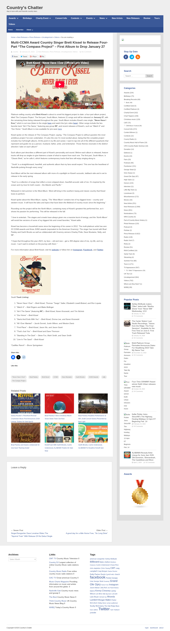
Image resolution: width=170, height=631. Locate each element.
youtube (93, 613)
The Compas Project (19, 381)
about (161, 628)
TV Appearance (129, 267)
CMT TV (52, 559)
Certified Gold (129, 106)
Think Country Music (57, 601)
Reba (126, 244)
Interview (127, 186)
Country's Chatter (25, 7)
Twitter (100, 250)
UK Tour (127, 274)
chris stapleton (95, 568)
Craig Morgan (102, 571)
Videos (12, 24)
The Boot (53, 597)
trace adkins (94, 610)
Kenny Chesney (102, 591)
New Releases (133, 18)
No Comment (86, 52)
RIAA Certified (129, 250)
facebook (97, 577)
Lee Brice (99, 594)
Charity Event (42, 18)
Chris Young (105, 568)
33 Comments (150, 462)
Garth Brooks (80, 377)
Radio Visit (128, 240)
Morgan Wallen (104, 600)
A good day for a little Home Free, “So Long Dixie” (87, 533)
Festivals (127, 163)
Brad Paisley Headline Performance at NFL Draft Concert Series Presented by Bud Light (92, 419)
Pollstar (126, 230)
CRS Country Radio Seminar (134, 146)
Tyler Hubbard (114, 610)
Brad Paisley (34, 377)
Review (147, 18)
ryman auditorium (112, 603)
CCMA (56, 377)
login (147, 628)
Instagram (77, 250)
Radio (126, 237)
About (29, 30)
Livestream (128, 193)
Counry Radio (129, 139)
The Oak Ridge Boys (111, 606)
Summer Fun (128, 261)
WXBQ (126, 287)
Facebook (87, 250)
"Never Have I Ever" (18, 377)
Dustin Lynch (106, 574)
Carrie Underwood (103, 565)
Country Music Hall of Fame (134, 142)
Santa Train (128, 254)
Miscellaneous (129, 197)
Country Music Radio (58, 571)
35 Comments (138, 338)
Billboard (94, 561)
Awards (12, 18)
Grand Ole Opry (129, 176)
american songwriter (97, 559)
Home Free (105, 585)
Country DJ (54, 562)
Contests (75, 18)
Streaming (127, 257)
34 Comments (138, 391)
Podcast (127, 227)
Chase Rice (114, 565)
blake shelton (105, 562)
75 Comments (138, 316)
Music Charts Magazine (59, 582)
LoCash (114, 594)
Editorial (127, 153)
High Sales (128, 180)
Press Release (55, 52)
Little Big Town (129, 190)
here (50, 123)
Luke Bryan (94, 597)
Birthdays (27, 18)
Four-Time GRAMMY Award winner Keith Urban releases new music (144, 384)
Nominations (128, 213)
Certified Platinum (130, 109)
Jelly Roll (103, 587)
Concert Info (61, 18)
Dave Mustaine (67, 377)
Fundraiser (128, 166)
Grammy (106, 581)
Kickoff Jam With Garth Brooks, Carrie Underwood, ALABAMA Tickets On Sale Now (59, 448)
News (102, 18)
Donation (127, 149)
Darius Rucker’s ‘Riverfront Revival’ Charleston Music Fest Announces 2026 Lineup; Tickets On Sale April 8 (25, 419)
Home (10, 30)
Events (89, 18)
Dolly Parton (95, 574)
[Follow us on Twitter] (131, 57)
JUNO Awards (93, 377)
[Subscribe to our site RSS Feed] (137, 57)
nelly (104, 377)
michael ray (103, 597)
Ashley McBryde (111, 559)
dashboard (154, 628)
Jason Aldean (95, 588)
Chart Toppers (129, 116)
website (55, 250)
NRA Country (128, 217)
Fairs (126, 159)
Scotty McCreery (97, 606)
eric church (115, 574)
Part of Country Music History (134, 220)
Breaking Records (130, 99)
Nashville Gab (55, 591)
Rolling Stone (102, 603)
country (15, 52)
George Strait (128, 170)
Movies (126, 200)
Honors (126, 183)
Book (127, 102)
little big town (107, 594)
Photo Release (129, 224)
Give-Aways (128, 173)
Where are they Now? (132, 284)
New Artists (117, 18)
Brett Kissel (45, 377)
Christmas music (130, 119)
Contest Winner (129, 132)
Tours (157, 18)
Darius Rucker (112, 571)
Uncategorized (66, 52)
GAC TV (52, 578)
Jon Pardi (110, 587)
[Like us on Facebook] (126, 57)
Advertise (19, 30)
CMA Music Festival (132, 125)
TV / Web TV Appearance (134, 270)
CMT (125, 123)
